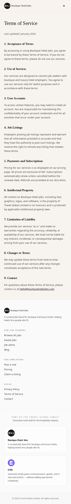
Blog (6, 349)
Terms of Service (13, 394)
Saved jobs (10, 340)
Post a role (10, 364)
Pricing (8, 369)
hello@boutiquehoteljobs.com (37, 289)
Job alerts (9, 344)
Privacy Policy (11, 389)
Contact (8, 398)
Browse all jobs (13, 335)
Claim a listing (12, 374)
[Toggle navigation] (64, 6)
